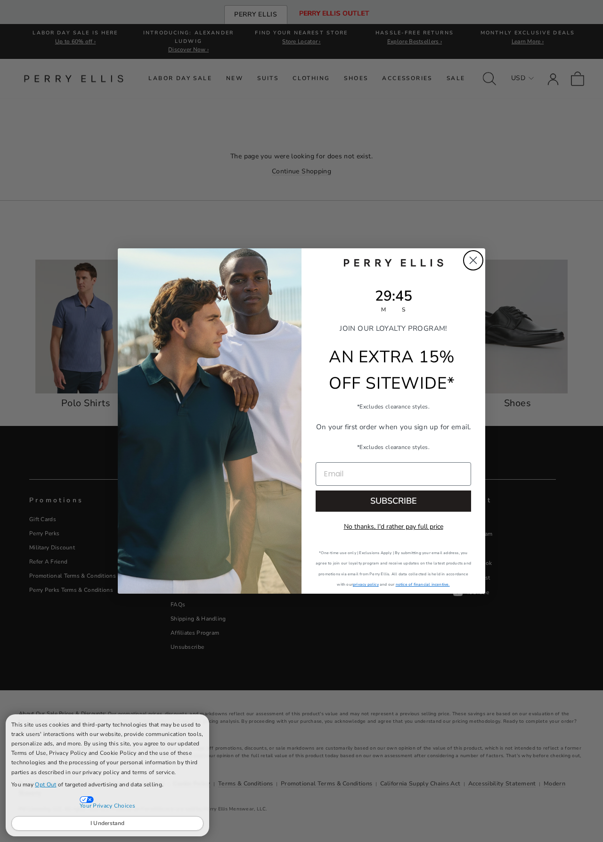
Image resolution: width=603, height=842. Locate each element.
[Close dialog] (473, 260)
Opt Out (45, 784)
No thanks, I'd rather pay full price (393, 526)
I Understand (107, 823)
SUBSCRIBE (393, 501)
